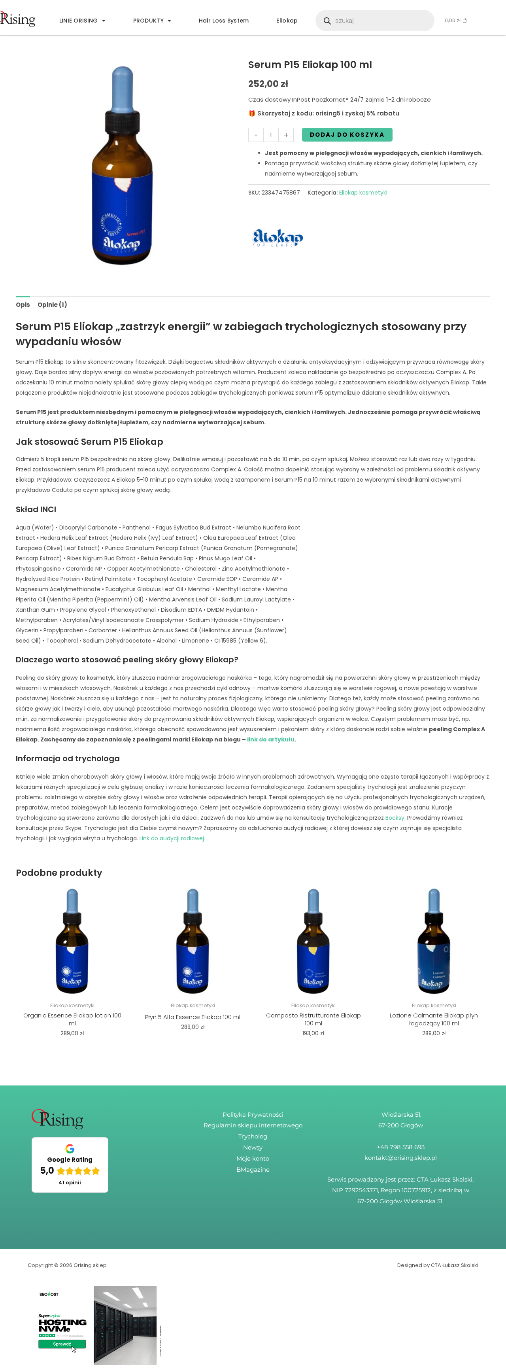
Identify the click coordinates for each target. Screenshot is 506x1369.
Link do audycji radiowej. (172, 838)
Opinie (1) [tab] (52, 305)
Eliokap (287, 21)
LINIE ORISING (78, 21)
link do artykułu (271, 739)
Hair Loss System (224, 21)
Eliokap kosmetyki (363, 193)
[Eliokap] (278, 238)
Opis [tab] (23, 305)
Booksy (394, 818)
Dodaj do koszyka (347, 134)
